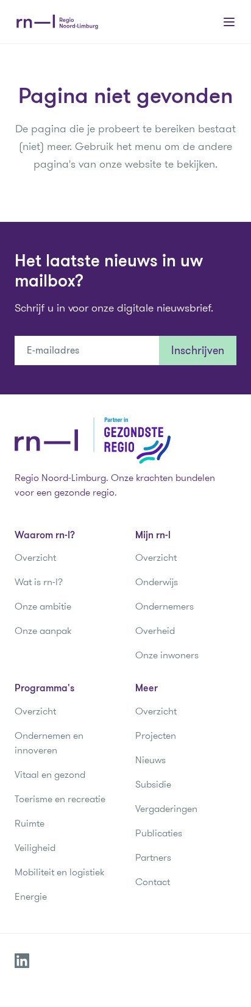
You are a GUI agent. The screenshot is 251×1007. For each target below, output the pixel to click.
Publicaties (158, 833)
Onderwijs (156, 581)
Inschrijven (197, 350)
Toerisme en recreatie (60, 798)
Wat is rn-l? (39, 581)
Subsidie (153, 784)
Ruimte (29, 823)
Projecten (155, 735)
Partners (153, 857)
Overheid (155, 630)
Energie (31, 896)
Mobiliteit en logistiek (59, 872)
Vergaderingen (166, 808)
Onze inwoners (167, 655)
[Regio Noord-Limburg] (57, 22)
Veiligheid (35, 847)
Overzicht (35, 557)
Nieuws (150, 759)
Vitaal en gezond (50, 774)
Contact (152, 881)
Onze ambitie (43, 606)
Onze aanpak (43, 630)
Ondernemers (164, 606)
